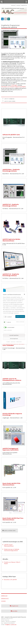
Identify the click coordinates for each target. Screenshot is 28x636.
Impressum (4, 596)
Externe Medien (10, 327)
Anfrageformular (14, 605)
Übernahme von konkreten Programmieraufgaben (13, 86)
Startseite (13, 5)
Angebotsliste (24, 5)
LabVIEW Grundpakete (9, 98)
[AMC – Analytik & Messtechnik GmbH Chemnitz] (9, 11)
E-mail (5, 19)
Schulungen (14, 85)
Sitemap (18, 5)
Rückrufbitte (14, 611)
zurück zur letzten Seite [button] (9, 530)
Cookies (3, 601)
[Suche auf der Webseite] (1, 1)
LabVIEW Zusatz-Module (9, 101)
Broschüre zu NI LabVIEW (10, 579)
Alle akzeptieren (14, 338)
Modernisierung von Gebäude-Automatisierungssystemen (11, 550)
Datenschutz (5, 598)
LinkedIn (2, 19)
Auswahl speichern (14, 335)
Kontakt (8, 341)
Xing (8, 19)
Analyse (9, 322)
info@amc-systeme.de (10, 624)
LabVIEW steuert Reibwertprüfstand (8, 545)
